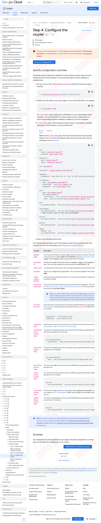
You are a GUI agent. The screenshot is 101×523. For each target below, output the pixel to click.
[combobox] (52, 2)
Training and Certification (73, 504)
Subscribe (77, 519)
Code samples (69, 496)
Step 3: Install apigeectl (60, 392)
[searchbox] (13, 19)
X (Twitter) (86, 495)
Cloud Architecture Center (71, 500)
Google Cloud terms (60, 511)
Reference (24, 13)
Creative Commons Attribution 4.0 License (82, 468)
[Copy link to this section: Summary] (45, 435)
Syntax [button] (41, 131)
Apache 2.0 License (55, 470)
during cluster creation (88, 257)
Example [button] (49, 131)
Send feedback (87, 30)
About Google (33, 511)
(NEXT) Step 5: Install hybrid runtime (78, 447)
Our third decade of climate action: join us (43, 514)
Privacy (41, 511)
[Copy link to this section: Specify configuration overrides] (69, 70)
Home (34, 22)
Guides (15, 13)
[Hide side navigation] (24, 519)
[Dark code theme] (89, 91)
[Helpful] (90, 22)
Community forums (53, 488)
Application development (57, 22)
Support (34, 13)
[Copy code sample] (92, 91)
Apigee (9, 8)
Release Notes (51, 495)
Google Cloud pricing (35, 491)
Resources (44, 13)
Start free (93, 8)
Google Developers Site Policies (82, 470)
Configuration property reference (72, 245)
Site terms (49, 511)
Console (69, 2)
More (29, 2)
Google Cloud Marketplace (33, 495)
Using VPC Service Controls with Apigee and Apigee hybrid (75, 423)
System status (51, 498)
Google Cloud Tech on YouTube (89, 503)
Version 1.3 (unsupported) (44, 62)
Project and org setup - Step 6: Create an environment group (63, 286)
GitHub (67, 488)
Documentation (43, 22)
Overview (5, 13)
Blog (84, 488)
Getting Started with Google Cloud (71, 492)
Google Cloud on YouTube (88, 498)
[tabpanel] (65, 185)
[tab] (41, 130)
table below (55, 140)
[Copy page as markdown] (53, 34)
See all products (34, 488)
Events (85, 491)
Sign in (96, 2)
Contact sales (33, 499)
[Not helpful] (93, 22)
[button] (13, 25)
